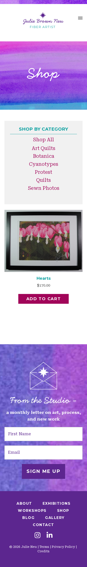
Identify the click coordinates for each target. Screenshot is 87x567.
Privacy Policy (63, 547)
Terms (44, 547)
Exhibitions (57, 503)
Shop (63, 510)
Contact (43, 525)
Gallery (55, 518)
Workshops (32, 510)
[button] (80, 18)
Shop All (43, 139)
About (24, 503)
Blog (28, 518)
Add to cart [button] (43, 298)
